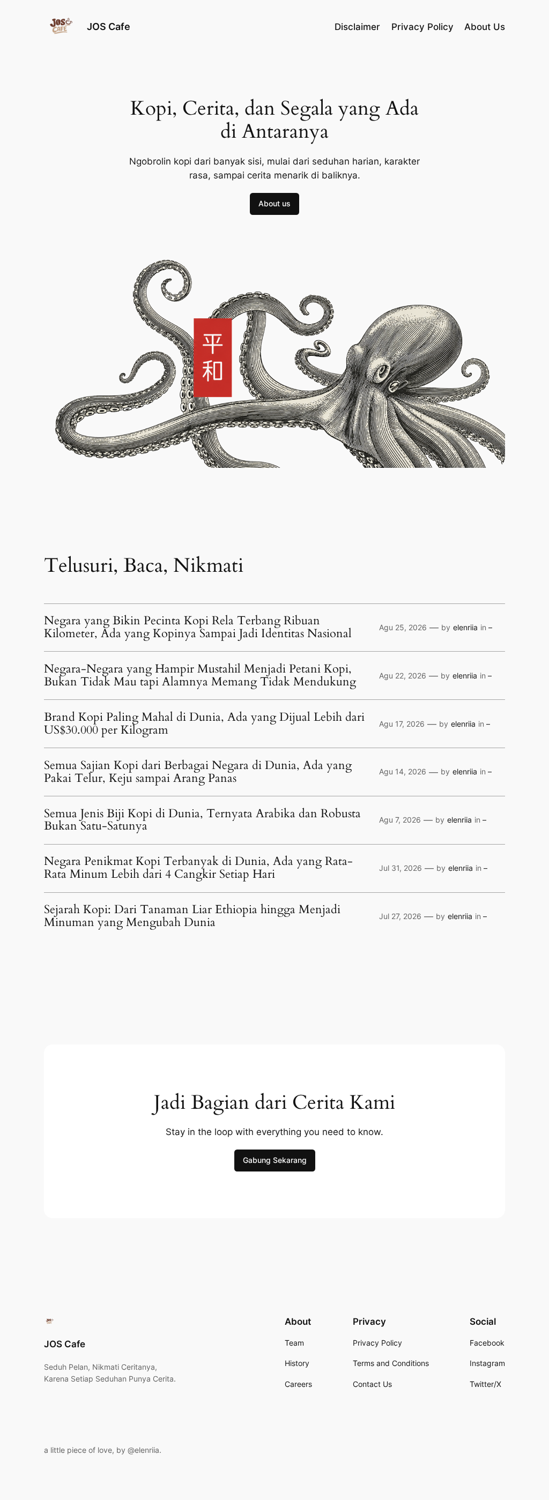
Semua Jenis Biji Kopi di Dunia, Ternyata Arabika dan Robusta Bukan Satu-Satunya (202, 820)
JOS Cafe (108, 26)
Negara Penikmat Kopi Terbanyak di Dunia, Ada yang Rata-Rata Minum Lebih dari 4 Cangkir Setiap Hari (198, 868)
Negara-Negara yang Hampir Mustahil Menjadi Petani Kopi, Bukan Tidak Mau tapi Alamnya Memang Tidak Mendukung (200, 676)
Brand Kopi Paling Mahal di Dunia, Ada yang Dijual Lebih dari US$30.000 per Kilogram (204, 724)
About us (274, 203)
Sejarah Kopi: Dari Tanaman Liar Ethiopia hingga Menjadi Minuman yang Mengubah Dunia (192, 916)
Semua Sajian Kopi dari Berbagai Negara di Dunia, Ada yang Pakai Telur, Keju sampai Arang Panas (198, 772)
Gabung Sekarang (275, 1160)
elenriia (465, 627)
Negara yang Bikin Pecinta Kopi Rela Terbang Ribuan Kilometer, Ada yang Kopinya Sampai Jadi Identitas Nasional (198, 627)
